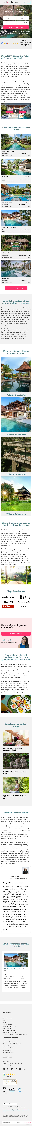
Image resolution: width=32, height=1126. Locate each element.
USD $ (5, 1103)
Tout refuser (17, 1122)
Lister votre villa (7, 1024)
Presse (5, 1023)
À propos (5, 1017)
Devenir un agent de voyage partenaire (15, 1034)
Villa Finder (6, 1061)
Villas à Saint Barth (8, 1052)
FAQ (4, 1021)
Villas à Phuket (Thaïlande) (10, 1042)
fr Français (13, 1103)
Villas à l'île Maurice (9, 1048)
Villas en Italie (7, 1050)
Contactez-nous (16, 634)
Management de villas (9, 1026)
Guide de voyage (8, 1065)
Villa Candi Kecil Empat (11, 969)
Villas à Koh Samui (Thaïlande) (12, 1044)
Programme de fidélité (10, 1032)
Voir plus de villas (16, 288)
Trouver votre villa (16, 27)
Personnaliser (6, 1122)
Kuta (17, 33)
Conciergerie (7, 1028)
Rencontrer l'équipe (9, 1030)
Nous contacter (7, 1019)
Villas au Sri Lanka (8, 1046)
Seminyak (12, 33)
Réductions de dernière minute (12, 1063)
